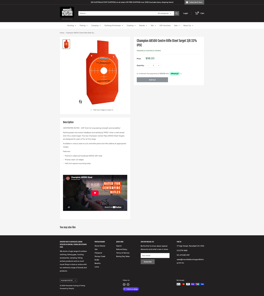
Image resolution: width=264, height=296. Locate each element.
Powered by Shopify (67, 288)
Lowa (97, 267)
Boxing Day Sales (123, 256)
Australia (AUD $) (66, 280)
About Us (187, 25)
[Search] (176, 13)
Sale (175, 25)
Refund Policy (121, 249)
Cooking (130, 25)
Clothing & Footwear (112, 25)
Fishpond (98, 253)
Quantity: (140, 65)
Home (62, 33)
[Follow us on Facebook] (124, 284)
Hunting (70, 25)
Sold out (152, 80)
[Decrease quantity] (148, 65)
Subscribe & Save (195, 2)
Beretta (97, 263)
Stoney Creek (100, 256)
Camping (94, 25)
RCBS (97, 260)
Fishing (82, 25)
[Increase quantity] (159, 65)
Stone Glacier (100, 246)
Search (119, 246)
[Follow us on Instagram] (128, 284)
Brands (142, 25)
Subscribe (148, 262)
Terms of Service (122, 253)
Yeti (152, 25)
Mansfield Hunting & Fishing (149, 51)
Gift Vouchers (165, 25)
